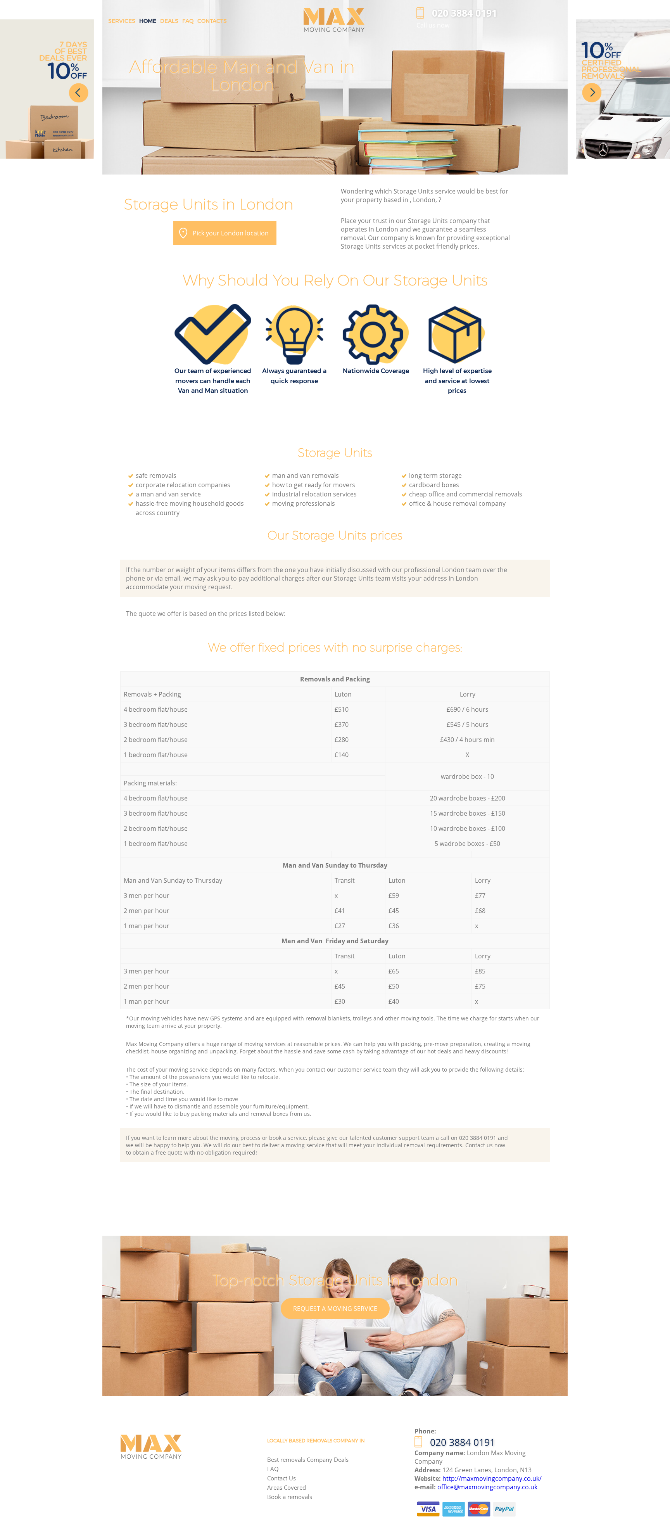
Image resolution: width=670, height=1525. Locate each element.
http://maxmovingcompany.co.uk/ (492, 1478)
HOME (147, 20)
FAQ (273, 1469)
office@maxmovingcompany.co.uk (487, 1487)
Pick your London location (231, 233)
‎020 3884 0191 (462, 1442)
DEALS (169, 20)
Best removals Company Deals (308, 1459)
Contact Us (281, 1478)
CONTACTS (212, 20)
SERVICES (121, 20)
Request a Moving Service (335, 1308)
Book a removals (289, 1497)
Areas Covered (286, 1487)
